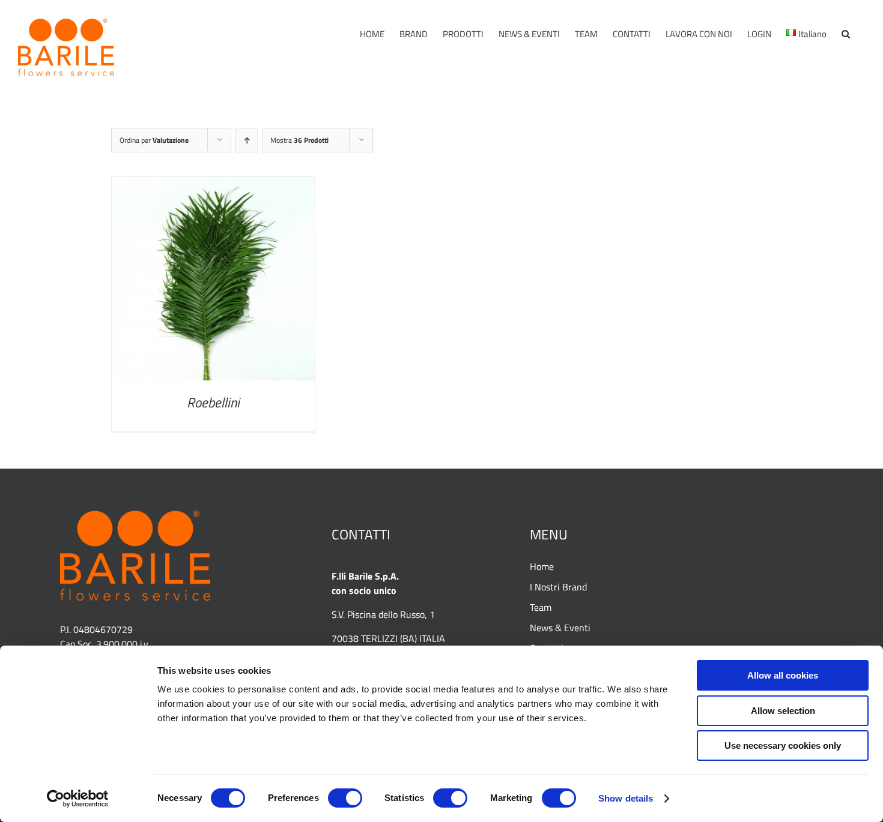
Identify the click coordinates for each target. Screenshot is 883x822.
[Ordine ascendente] (246, 140)
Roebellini (213, 402)
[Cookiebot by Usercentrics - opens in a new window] (77, 799)
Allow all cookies (782, 675)
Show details (625, 798)
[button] (846, 34)
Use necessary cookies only (782, 745)
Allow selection (783, 711)
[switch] (345, 798)
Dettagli (213, 281)
